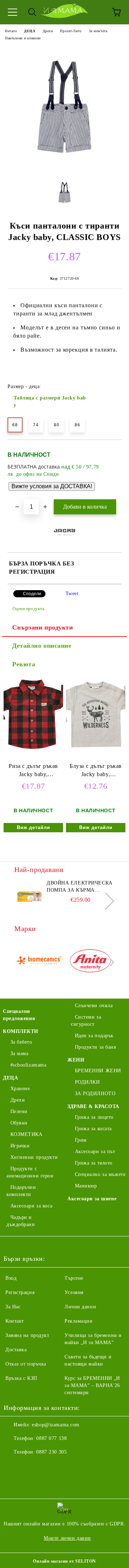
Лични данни (80, 1306)
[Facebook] (13, 1466)
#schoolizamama (28, 1065)
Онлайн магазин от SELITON (64, 1561)
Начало (11, 31)
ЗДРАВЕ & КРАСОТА (93, 1106)
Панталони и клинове (23, 38)
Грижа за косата (93, 1128)
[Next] (105, 901)
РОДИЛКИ (87, 1082)
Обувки (19, 1123)
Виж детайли (33, 827)
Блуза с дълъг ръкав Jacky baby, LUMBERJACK (96, 771)
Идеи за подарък (94, 1035)
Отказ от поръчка (25, 1364)
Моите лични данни (67, 1538)
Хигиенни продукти (34, 1157)
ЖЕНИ (75, 1060)
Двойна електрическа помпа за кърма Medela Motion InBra (80, 887)
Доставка (16, 1349)
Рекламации (78, 1321)
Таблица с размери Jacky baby (50, 401)
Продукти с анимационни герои (30, 1172)
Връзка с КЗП (21, 1378)
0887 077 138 (51, 1438)
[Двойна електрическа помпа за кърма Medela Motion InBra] (29, 895)
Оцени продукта (28, 608)
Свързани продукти (42, 627)
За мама (19, 1053)
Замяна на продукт (27, 1335)
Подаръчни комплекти (21, 1191)
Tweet (72, 593)
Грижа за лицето (94, 1117)
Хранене (20, 1088)
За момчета (98, 31)
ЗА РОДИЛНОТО (95, 1093)
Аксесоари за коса (31, 1206)
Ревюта (23, 664)
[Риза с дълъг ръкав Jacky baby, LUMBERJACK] (33, 748)
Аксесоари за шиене (91, 1198)
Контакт (14, 1321)
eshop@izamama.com (56, 1424)
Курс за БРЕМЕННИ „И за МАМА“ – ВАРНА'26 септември (92, 1385)
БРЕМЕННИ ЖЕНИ (98, 1070)
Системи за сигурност (86, 1020)
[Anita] (90, 962)
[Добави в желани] (111, 451)
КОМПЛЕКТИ (20, 1031)
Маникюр (86, 1186)
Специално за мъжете (100, 1174)
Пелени (19, 1111)
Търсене (73, 1278)
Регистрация (19, 1292)
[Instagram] (28, 1466)
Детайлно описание (42, 645)
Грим (81, 1140)
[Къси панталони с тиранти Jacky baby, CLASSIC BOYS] (64, 167)
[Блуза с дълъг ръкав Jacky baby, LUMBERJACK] (95, 748)
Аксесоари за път (95, 1151)
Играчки (19, 1145)
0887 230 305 (51, 1452)
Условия (73, 1292)
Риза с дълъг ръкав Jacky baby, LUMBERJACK (33, 771)
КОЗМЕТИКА (26, 1134)
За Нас (12, 1306)
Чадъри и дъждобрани (20, 1221)
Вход (10, 1278)
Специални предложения (19, 1015)
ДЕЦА (29, 31)
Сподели (32, 593)
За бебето (21, 1042)
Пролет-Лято (70, 31)
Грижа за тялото (94, 1163)
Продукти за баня (95, 1047)
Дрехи (48, 31)
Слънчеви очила (94, 1005)
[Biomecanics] (39, 962)
